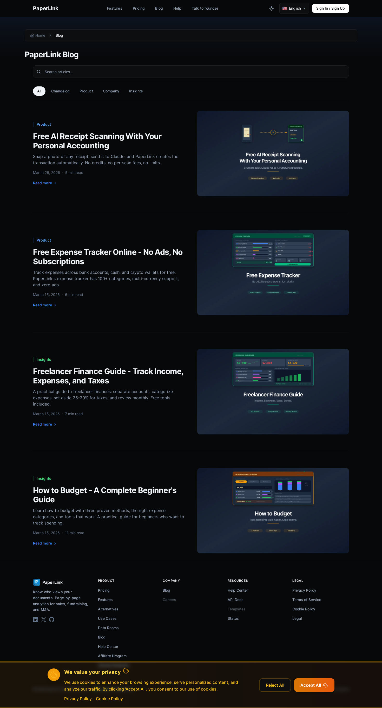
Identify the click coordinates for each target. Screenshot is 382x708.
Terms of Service (306, 599)
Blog (159, 8)
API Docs (235, 599)
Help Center (108, 646)
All (39, 91)
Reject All (275, 685)
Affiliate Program (112, 656)
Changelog (60, 91)
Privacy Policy (304, 590)
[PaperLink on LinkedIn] (35, 619)
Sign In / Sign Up (330, 8)
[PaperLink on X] (43, 619)
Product (86, 91)
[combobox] (191, 71)
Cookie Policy (303, 609)
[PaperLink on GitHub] (51, 619)
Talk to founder (205, 8)
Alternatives (108, 609)
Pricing (139, 8)
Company (111, 91)
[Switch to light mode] (271, 8)
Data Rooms (108, 627)
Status (233, 618)
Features (114, 8)
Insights (136, 91)
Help (177, 8)
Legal (297, 618)
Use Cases (107, 618)
